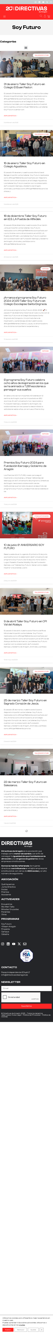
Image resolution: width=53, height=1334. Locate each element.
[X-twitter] (47, 2)
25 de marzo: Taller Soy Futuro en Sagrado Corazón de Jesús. (25, 702)
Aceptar (8, 1330)
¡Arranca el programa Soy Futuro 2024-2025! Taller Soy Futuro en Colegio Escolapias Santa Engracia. (25, 301)
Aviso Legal (16, 1015)
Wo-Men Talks (7, 907)
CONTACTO (9, 967)
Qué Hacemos (8, 884)
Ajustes (33, 1330)
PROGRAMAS (10, 918)
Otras (4, 914)
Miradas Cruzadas (10, 909)
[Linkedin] (39, 2)
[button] (4, 16)
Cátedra (5, 934)
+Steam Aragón (8, 927)
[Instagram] (35, 2)
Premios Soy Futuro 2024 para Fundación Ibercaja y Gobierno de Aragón (25, 466)
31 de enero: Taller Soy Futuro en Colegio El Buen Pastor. (24, 86)
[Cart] (49, 17)
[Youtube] (43, 2)
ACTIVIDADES (10, 899)
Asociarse (6, 895)
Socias (4, 889)
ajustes (22, 1325)
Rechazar (20, 1330)
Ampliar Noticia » (10, 116)
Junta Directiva (8, 887)
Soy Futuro (6, 924)
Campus (5, 932)
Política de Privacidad (32, 1015)
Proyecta (5, 929)
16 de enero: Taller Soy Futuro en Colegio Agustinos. (24, 165)
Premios (5, 892)
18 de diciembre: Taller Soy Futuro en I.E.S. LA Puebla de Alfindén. (25, 217)
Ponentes (5, 912)
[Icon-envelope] (51, 2)
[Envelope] (24, 943)
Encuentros (6, 904)
